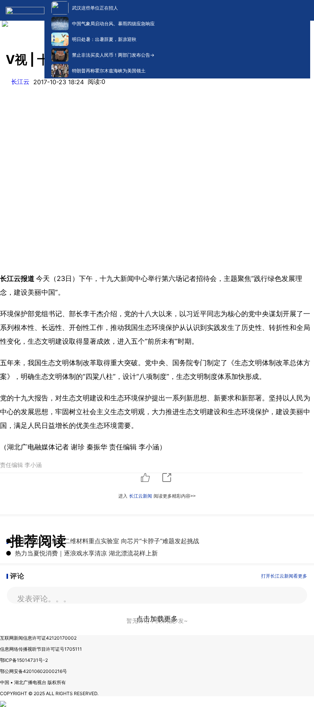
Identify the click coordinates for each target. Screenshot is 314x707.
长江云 (20, 81)
